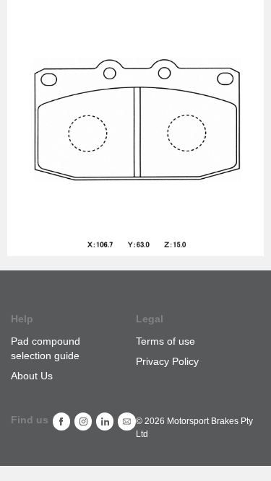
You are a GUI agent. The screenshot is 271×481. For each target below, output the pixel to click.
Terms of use (165, 341)
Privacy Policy (167, 361)
